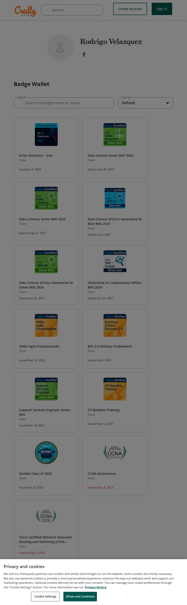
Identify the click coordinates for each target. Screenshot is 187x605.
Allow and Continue (80, 596)
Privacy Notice (95, 587)
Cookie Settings (45, 596)
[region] (93, 582)
